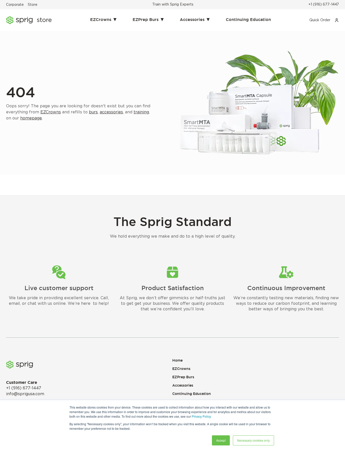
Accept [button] (221, 440)
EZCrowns (103, 19)
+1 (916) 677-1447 (323, 4)
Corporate (15, 5)
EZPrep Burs (148, 19)
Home (177, 360)
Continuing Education (248, 19)
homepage (31, 118)
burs (93, 112)
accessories (111, 112)
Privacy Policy (201, 416)
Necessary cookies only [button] (253, 440)
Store (32, 5)
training (141, 112)
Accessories (195, 19)
